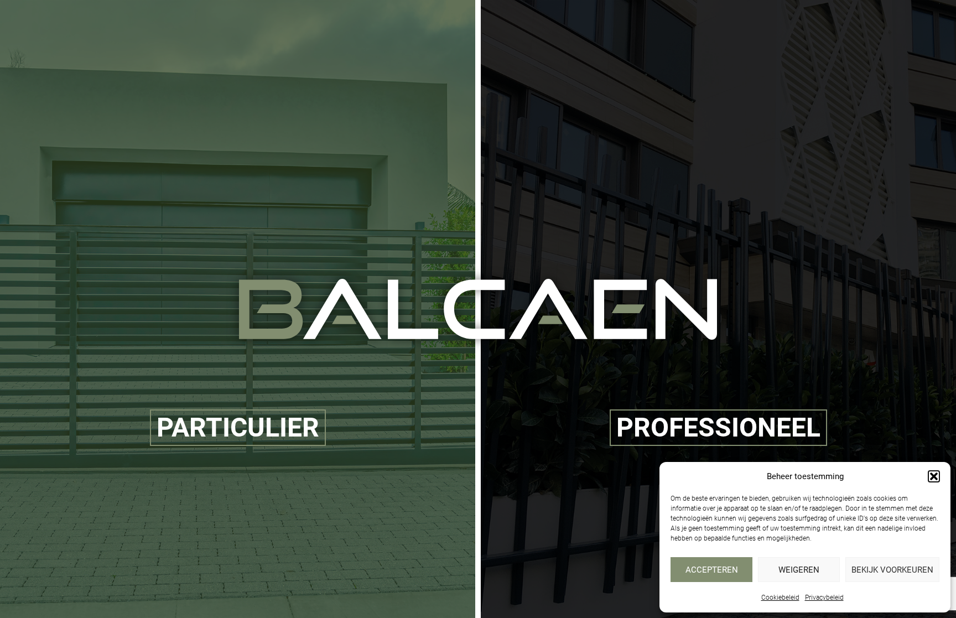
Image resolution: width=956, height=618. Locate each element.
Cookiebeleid (780, 597)
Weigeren (798, 570)
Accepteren (711, 570)
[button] (933, 476)
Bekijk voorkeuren (892, 570)
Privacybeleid (824, 597)
